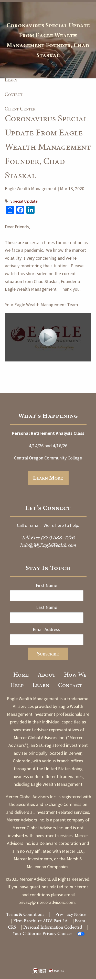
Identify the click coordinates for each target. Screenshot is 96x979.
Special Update (24, 201)
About (46, 674)
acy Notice (76, 914)
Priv (59, 914)
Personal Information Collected (52, 927)
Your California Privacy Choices (42, 933)
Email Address (46, 629)
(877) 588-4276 (58, 538)
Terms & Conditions (25, 914)
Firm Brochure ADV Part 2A (40, 920)
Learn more (48, 478)
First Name (46, 585)
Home (21, 674)
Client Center (20, 108)
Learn (41, 685)
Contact (70, 685)
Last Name (46, 607)
